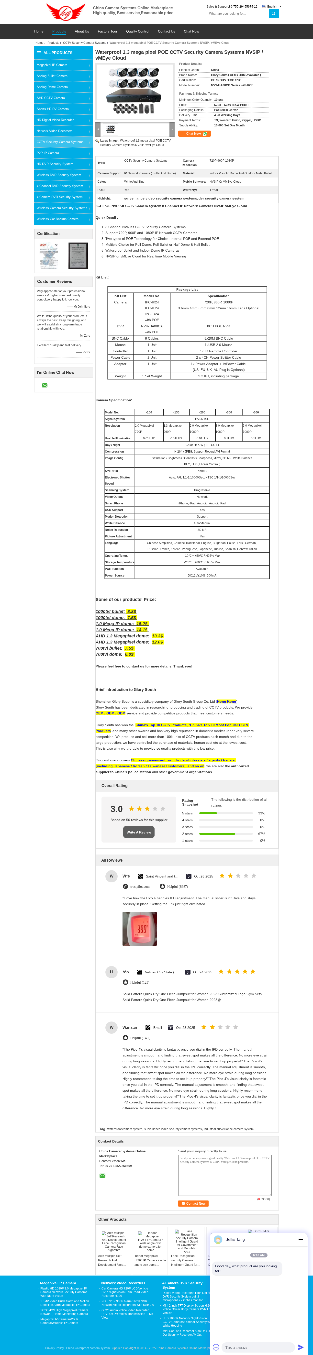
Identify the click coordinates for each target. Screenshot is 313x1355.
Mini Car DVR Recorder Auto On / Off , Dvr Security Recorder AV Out (188, 1332)
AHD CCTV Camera (51, 98)
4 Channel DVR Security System (60, 186)
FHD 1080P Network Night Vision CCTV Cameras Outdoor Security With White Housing (188, 1322)
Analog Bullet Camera (52, 76)
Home (39, 31)
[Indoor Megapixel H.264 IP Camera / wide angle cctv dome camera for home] (150, 1241)
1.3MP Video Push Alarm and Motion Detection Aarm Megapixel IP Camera (65, 1303)
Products (59, 31)
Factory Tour (107, 31)
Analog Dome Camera (52, 87)
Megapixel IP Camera (52, 65)
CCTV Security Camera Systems (84, 42)
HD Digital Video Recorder (55, 120)
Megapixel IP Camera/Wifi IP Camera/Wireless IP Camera (59, 1321)
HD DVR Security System (55, 164)
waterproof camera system (124, 1129)
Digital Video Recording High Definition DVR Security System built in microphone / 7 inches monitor (189, 1296)
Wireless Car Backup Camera (57, 219)
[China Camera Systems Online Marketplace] (63, 11)
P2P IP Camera (48, 153)
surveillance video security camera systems (173, 1129)
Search (274, 13)
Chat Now (191, 31)
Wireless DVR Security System (59, 175)
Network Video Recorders (55, 131)
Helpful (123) (139, 982)
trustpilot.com (140, 887)
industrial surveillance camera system (229, 1129)
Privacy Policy (54, 1348)
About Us (82, 31)
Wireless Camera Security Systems (62, 208)
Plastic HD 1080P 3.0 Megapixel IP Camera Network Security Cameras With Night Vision (63, 1292)
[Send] (301, 1347)
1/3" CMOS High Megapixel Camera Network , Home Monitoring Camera (64, 1312)
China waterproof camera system (88, 1348)
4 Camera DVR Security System (60, 197)
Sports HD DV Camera (53, 109)
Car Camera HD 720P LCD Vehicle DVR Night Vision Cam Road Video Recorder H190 (124, 1292)
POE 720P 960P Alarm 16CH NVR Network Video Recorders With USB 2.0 (127, 1303)
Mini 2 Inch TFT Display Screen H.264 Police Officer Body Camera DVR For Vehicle (188, 1309)
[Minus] (301, 1240)
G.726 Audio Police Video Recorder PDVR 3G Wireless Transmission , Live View (127, 1314)
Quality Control (137, 31)
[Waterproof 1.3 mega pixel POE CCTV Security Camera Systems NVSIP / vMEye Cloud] (135, 92)
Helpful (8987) (177, 887)
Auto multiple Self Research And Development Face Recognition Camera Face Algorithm (112, 1260)
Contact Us (166, 31)
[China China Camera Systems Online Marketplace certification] (49, 255)
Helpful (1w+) (140, 1038)
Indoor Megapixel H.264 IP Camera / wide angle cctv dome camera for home (150, 1260)
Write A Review (139, 832)
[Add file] (216, 1347)
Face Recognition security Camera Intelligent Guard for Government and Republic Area (184, 1260)
